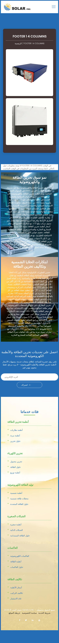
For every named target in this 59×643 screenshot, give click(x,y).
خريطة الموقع (14, 613)
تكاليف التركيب (16, 593)
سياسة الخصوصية (29, 613)
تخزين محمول (16, 461)
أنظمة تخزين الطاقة (18, 422)
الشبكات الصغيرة (16, 516)
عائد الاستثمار (15, 598)
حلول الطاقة (15, 467)
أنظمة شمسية (16, 493)
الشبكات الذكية (16, 530)
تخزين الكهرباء (15, 453)
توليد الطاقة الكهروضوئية (20, 485)
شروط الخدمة (44, 613)
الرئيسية (18, 43)
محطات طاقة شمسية (19, 498)
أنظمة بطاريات (16, 430)
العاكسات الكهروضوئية (19, 556)
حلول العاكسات (16, 567)
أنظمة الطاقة (15, 561)
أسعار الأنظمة (16, 587)
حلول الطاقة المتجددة (19, 504)
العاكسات (12, 548)
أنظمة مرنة (15, 435)
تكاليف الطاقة (14, 579)
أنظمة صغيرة (15, 524)
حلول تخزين (15, 441)
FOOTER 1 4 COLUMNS (34, 43)
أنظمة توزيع (15, 472)
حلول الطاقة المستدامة (20, 535)
